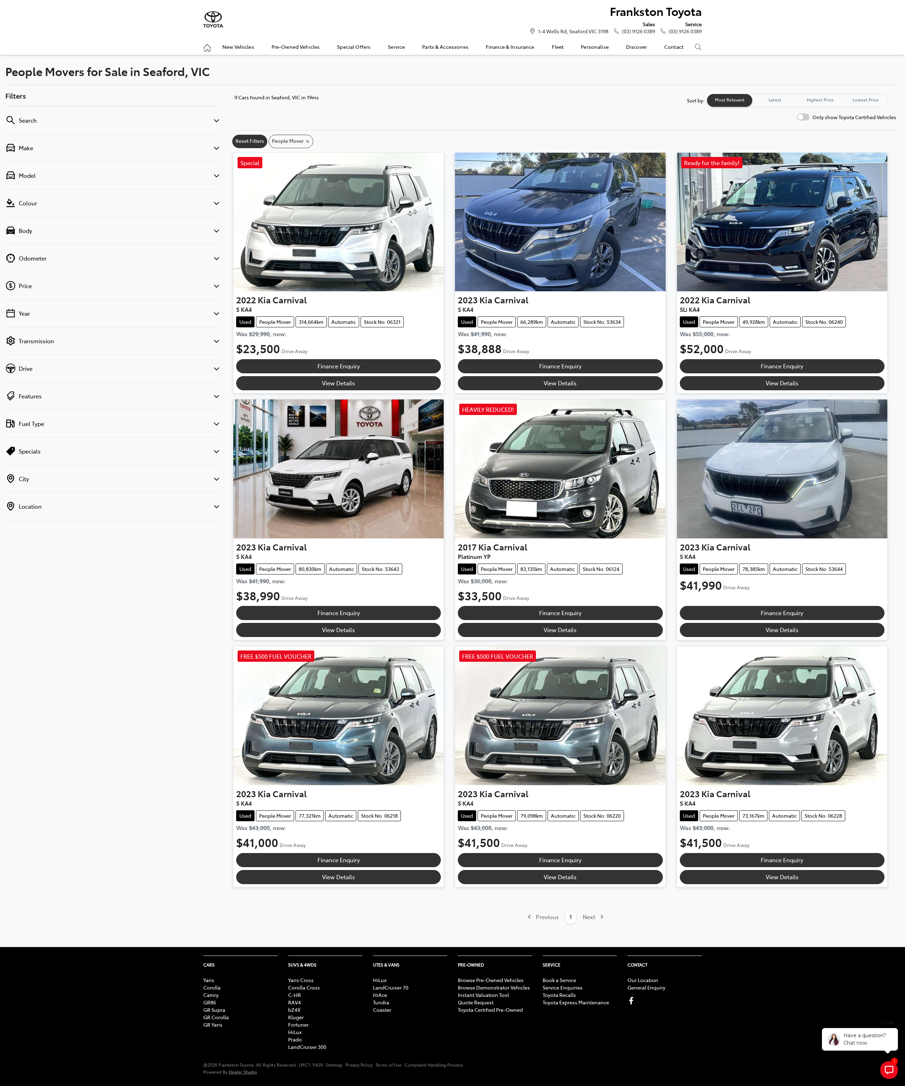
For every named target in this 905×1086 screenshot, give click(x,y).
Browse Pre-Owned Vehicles (491, 979)
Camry (210, 994)
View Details (338, 383)
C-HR (294, 994)
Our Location (642, 979)
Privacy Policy (359, 1065)
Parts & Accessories (445, 46)
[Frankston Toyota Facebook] (632, 1000)
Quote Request (476, 1002)
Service (396, 46)
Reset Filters (249, 140)
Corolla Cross (304, 987)
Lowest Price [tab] (865, 100)
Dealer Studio (243, 1072)
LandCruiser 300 (307, 1046)
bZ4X (294, 1009)
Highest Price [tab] (820, 100)
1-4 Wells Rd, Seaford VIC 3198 (573, 31)
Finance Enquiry (338, 366)
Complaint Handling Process (433, 1065)
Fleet (558, 46)
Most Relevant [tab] (730, 100)
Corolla (212, 987)
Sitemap (334, 1065)
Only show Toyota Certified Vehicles (854, 117)
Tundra (381, 1002)
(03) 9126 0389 (638, 31)
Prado (295, 1039)
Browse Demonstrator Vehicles (494, 987)
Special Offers (353, 46)
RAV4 (294, 1002)
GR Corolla (216, 1017)
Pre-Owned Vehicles (296, 46)
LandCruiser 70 (390, 987)
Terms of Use (388, 1065)
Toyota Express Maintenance (576, 1002)
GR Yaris (212, 1024)
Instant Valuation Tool (483, 994)
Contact (673, 46)
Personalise (595, 46)
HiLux (295, 1031)
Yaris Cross (301, 979)
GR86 (209, 1002)
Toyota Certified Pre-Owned (490, 1009)
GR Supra (214, 1009)
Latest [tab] (775, 100)
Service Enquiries (563, 987)
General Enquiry (646, 987)
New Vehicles (238, 46)
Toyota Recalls (559, 994)
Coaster (382, 1009)
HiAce (380, 994)
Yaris (208, 979)
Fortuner (298, 1024)
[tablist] (797, 100)
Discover (636, 46)
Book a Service (559, 979)
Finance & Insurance (510, 46)
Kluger (296, 1017)
